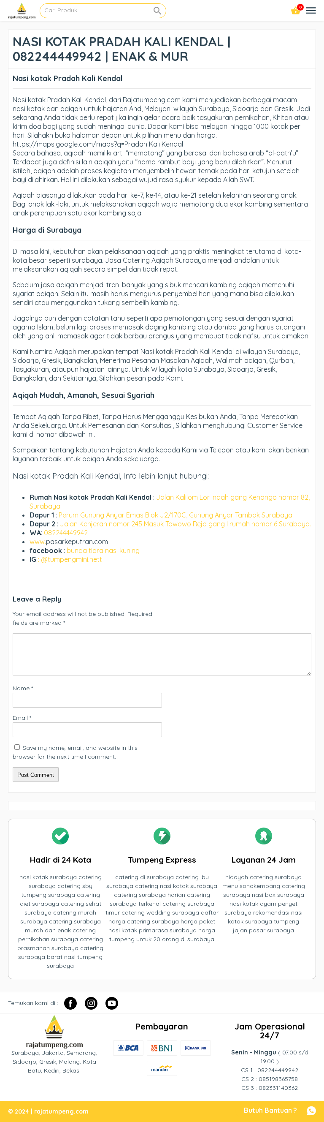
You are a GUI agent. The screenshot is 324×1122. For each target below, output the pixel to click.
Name (23, 688)
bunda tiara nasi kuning (104, 550)
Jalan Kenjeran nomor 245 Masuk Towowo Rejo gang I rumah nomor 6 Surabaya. (185, 524)
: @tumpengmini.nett (70, 559)
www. (38, 541)
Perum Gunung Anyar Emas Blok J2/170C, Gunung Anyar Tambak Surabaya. (176, 515)
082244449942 (66, 532)
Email (22, 718)
